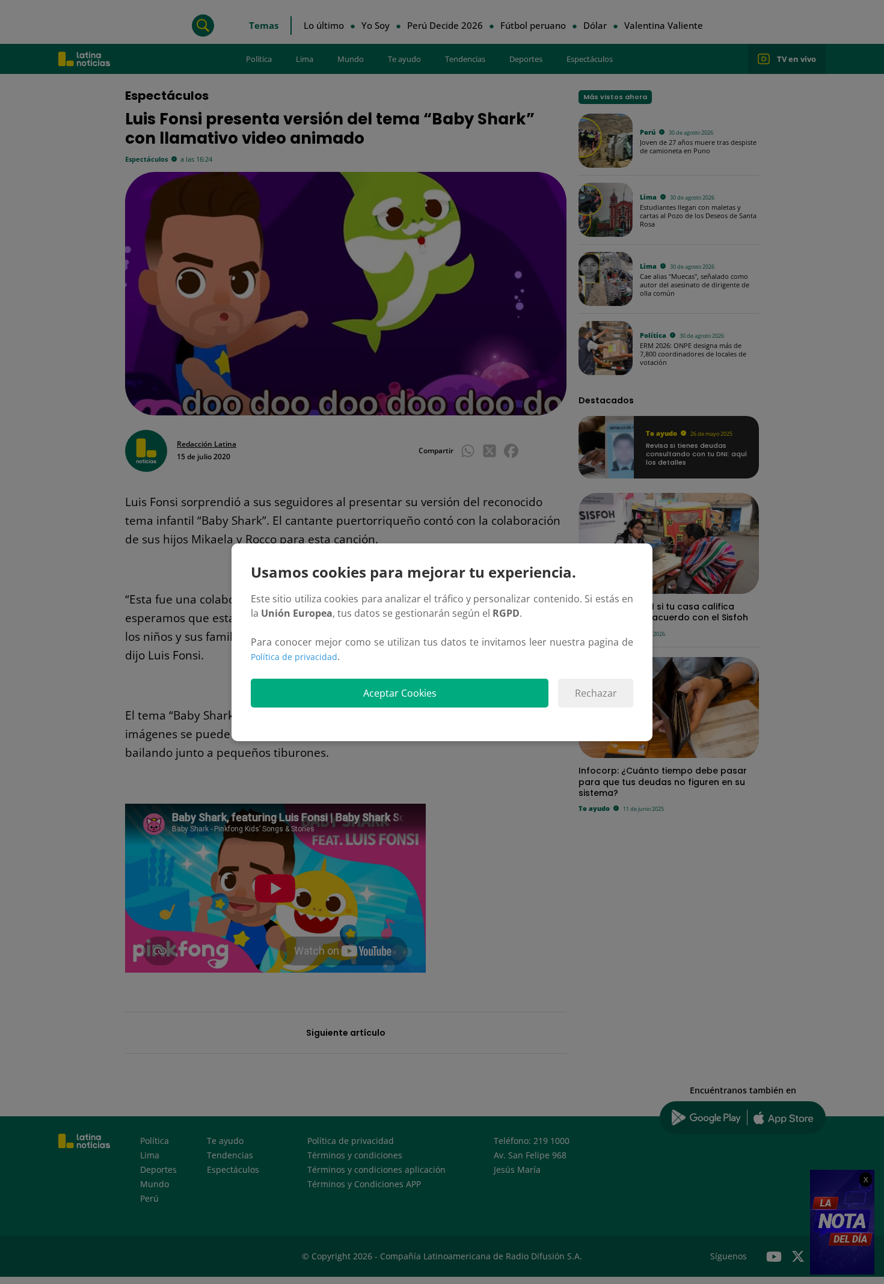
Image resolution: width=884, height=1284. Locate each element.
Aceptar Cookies (400, 693)
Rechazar (596, 693)
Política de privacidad (294, 656)
